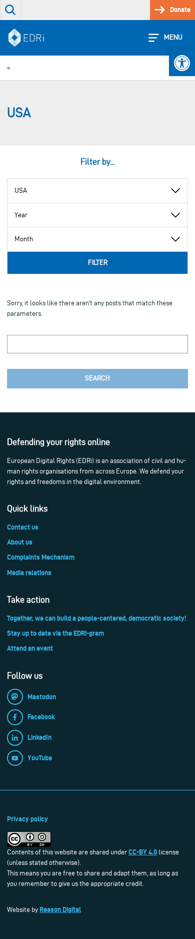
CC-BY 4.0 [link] (142, 852)
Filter (98, 262)
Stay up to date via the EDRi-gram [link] (55, 633)
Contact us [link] (22, 527)
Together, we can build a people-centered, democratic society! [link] (96, 618)
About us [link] (19, 542)
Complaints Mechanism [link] (40, 557)
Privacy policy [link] (27, 819)
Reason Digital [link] (60, 909)
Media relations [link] (29, 573)
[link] (182, 63)
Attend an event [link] (30, 648)
